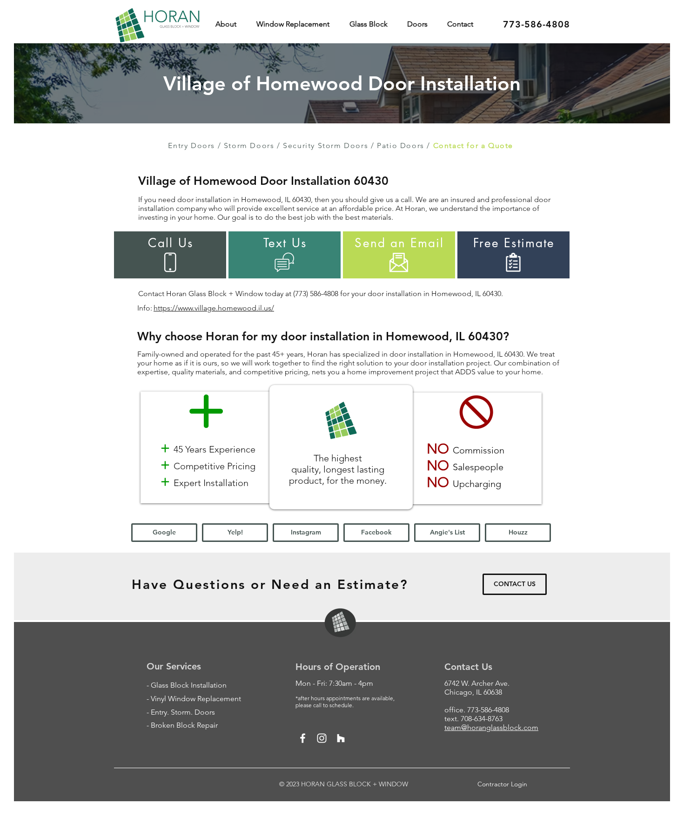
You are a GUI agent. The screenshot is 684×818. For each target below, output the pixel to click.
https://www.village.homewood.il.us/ (214, 308)
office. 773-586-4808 (476, 709)
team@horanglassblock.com (491, 727)
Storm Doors (249, 145)
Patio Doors (400, 145)
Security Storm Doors (325, 145)
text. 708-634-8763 (473, 718)
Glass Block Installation (189, 685)
